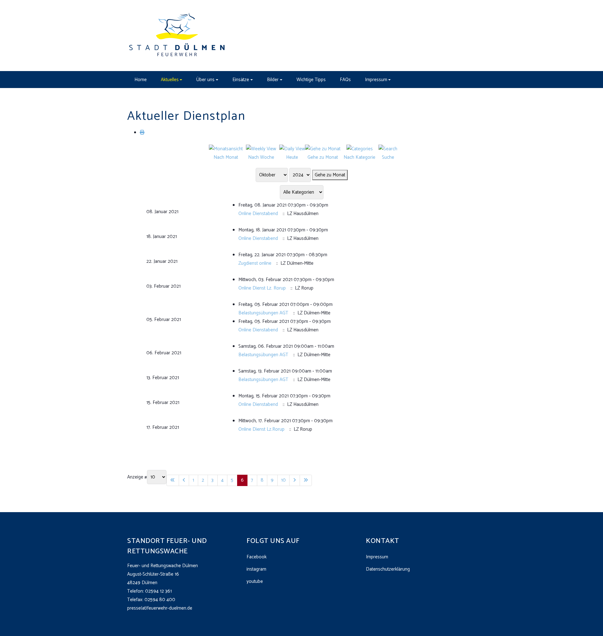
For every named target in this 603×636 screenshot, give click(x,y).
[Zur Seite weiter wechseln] (294, 480)
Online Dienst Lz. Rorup (262, 288)
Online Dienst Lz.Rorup (261, 429)
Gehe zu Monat (330, 175)
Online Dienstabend (258, 214)
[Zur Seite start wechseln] (172, 480)
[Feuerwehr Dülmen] (177, 35)
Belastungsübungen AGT (263, 313)
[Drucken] (142, 132)
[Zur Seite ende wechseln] (306, 480)
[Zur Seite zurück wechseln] (184, 480)
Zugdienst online (254, 263)
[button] (171, 79)
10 (283, 480)
